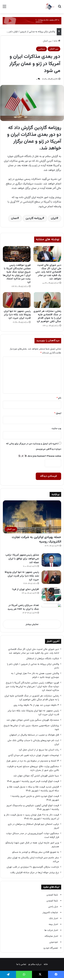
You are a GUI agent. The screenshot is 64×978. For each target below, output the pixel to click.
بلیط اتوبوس (52, 895)
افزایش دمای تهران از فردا (25, 589)
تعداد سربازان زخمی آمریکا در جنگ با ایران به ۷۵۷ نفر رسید (23, 607)
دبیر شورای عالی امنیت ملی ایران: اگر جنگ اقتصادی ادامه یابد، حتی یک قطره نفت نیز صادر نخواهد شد (48, 272)
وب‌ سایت (56, 428)
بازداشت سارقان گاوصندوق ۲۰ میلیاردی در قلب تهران (33, 867)
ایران (53, 218)
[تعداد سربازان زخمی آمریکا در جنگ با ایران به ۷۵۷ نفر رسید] (51, 610)
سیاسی (41, 49)
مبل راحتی (53, 906)
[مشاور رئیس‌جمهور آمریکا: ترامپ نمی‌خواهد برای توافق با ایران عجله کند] (51, 560)
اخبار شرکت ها (51, 930)
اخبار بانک (53, 918)
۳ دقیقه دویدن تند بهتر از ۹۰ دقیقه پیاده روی (36, 705)
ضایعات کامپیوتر (50, 912)
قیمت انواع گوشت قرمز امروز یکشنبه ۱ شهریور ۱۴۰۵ (33, 781)
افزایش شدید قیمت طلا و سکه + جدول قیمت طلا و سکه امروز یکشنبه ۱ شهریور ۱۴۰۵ (33, 789)
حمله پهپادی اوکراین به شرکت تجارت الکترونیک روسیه (36, 539)
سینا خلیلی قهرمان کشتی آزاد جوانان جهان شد (36, 776)
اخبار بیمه (53, 924)
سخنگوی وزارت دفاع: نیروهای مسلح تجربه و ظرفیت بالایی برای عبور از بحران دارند (33, 768)
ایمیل (57, 413)
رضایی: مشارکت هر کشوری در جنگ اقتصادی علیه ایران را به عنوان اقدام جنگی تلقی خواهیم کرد (47, 316)
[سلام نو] (49, 7)
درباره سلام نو (34, 964)
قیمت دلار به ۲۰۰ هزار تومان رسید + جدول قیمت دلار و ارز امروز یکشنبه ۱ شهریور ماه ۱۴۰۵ (31, 816)
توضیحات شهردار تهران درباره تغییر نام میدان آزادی (33, 755)
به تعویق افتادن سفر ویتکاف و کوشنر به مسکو (35, 852)
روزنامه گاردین (34, 218)
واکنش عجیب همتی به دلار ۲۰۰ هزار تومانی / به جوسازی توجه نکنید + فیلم (35, 675)
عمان (14, 218)
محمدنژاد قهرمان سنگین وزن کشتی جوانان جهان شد (32, 720)
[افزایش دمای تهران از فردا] (51, 594)
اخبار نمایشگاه (51, 936)
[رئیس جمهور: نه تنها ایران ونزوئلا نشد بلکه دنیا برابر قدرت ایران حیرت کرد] (17, 300)
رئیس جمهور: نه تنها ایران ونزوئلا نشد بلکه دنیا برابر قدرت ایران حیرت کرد (17, 314)
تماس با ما (21, 964)
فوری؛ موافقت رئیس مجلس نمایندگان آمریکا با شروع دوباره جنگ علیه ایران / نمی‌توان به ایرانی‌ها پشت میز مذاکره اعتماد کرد (17, 273)
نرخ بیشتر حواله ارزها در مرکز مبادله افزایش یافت (34, 872)
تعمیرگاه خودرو (51, 948)
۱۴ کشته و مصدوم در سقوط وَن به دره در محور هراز (32, 761)
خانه (56, 41)
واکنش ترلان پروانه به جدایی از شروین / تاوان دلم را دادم (28, 32)
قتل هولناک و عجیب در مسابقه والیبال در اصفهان (34, 735)
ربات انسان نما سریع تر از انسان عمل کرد (39, 750)
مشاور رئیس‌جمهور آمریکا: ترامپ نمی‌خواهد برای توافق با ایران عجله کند (22, 559)
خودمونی (53, 942)
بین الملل (47, 41)
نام (59, 398)
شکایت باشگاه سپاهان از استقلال (42, 658)
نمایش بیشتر (32, 624)
